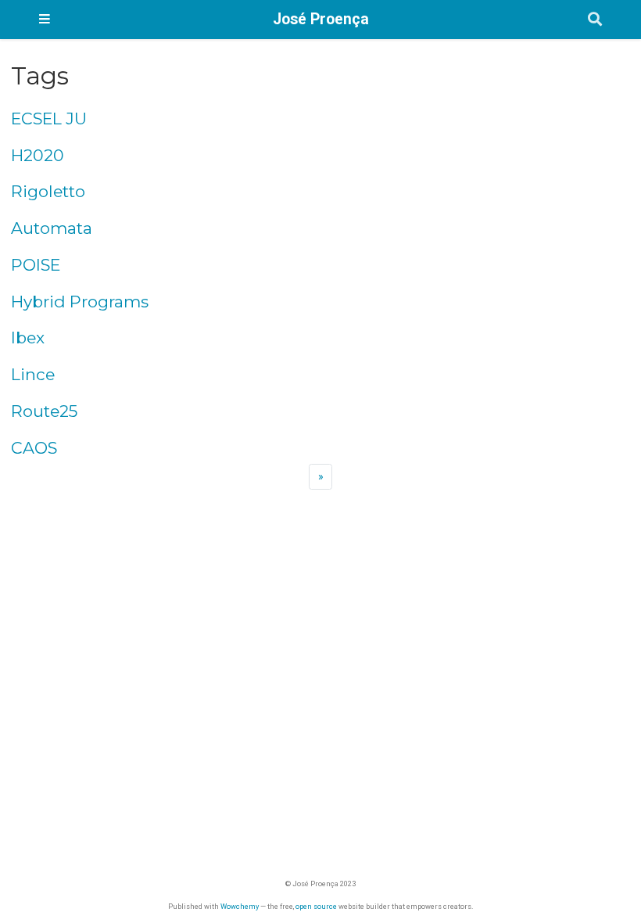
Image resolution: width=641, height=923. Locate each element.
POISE (35, 265)
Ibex (28, 337)
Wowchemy (239, 906)
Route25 (44, 411)
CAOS (34, 448)
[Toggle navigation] (44, 19)
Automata (51, 228)
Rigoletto (48, 191)
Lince (33, 374)
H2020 (37, 155)
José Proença (321, 19)
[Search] (595, 20)
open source (316, 906)
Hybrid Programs (80, 301)
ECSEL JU (49, 118)
